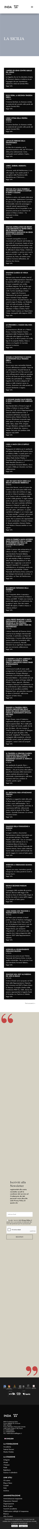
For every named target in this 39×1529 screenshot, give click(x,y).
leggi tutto (9, 86)
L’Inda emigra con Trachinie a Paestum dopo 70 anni (18, 912)
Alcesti (5, 1462)
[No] (37, 1523)
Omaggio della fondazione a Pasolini (18, 827)
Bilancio (6, 1514)
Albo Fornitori (8, 1516)
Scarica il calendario (10, 1472)
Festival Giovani (8, 1449)
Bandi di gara (7, 1506)
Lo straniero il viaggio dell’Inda (19, 325)
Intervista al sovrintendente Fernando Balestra (17, 950)
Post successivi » (30, 1003)
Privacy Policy (26, 1220)
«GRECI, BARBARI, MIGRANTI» (16, 166)
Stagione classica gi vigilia (17, 273)
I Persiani (6, 1465)
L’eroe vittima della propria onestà (16, 119)
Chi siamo (6, 1480)
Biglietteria (6, 1470)
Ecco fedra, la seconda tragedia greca (19, 96)
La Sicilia (8, 74)
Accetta (14, 1526)
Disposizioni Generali (10, 1501)
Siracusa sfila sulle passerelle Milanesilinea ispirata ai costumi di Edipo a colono (18, 191)
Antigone (6, 1460)
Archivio (6, 1491)
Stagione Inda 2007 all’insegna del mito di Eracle (18, 975)
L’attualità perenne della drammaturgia (15, 142)
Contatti (6, 1485)
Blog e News (7, 1483)
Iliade (5, 1467)
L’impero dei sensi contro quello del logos (19, 71)
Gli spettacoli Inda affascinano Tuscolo (19, 793)
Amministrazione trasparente (12, 1498)
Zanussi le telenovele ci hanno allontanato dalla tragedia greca (18, 359)
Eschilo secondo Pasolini (16, 886)
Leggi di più (23, 1526)
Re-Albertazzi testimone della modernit (17, 589)
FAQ (4, 1488)
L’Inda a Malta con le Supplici (17, 444)
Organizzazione (8, 1504)
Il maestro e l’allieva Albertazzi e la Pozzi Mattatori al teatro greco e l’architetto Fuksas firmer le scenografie (19, 661)
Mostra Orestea (8, 1452)
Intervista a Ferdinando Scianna (19, 865)
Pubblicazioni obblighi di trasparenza (15, 1511)
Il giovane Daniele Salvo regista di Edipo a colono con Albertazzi (19, 400)
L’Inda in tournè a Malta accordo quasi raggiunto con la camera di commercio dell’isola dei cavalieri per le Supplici (19, 542)
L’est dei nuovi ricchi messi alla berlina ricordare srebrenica (18, 482)
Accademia (7, 1447)
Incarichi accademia (10, 1509)
